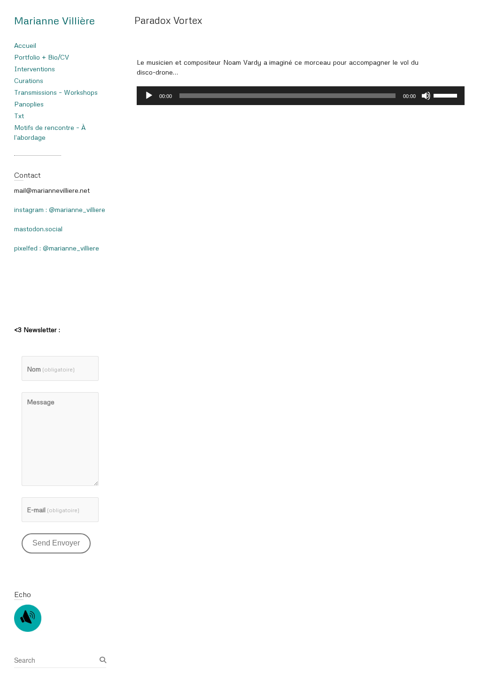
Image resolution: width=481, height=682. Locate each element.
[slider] (447, 94)
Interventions (34, 69)
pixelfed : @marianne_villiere (56, 248)
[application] (301, 95)
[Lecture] (149, 95)
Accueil (25, 45)
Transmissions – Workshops (56, 92)
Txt (19, 116)
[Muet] (426, 95)
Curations (28, 80)
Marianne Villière (54, 20)
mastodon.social (38, 229)
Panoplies (29, 104)
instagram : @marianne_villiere (59, 209)
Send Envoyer (56, 543)
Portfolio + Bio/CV (41, 57)
